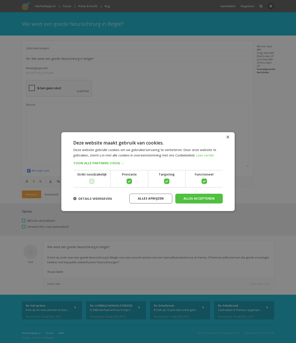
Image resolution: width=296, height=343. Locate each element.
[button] (148, 163)
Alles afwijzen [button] (151, 198)
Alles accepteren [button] (199, 198)
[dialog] (148, 171)
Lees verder (205, 155)
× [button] (227, 137)
